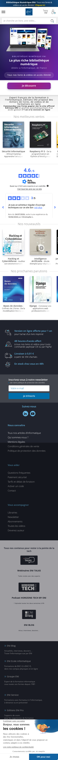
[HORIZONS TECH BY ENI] (29, 588)
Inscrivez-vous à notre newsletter (28, 381)
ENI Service (13, 694)
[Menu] (3, 12)
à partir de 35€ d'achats (25, 355)
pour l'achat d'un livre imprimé (33, 332)
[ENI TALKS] (28, 560)
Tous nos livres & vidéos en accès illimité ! (29, 3)
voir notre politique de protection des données (27, 382)
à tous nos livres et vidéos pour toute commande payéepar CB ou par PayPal (33, 343)
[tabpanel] (29, 58)
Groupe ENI (13, 676)
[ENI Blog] (29, 615)
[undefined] (47, 186)
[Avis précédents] (3, 207)
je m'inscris (29, 395)
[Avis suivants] (55, 207)
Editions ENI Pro (15, 710)
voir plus (38, 207)
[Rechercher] (52, 21)
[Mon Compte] (53, 12)
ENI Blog (11, 645)
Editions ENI (29, 11)
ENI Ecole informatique (19, 661)
